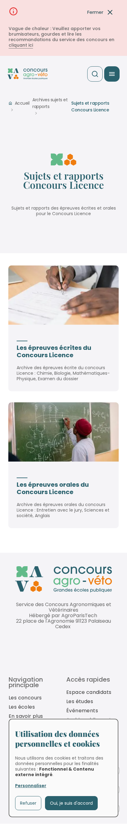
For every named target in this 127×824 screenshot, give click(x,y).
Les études (79, 701)
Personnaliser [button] (30, 786)
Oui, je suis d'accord (71, 803)
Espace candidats (88, 692)
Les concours (25, 697)
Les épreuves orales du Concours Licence (53, 488)
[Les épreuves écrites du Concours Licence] (63, 295)
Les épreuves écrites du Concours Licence (54, 351)
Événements (82, 710)
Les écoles (22, 706)
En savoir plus (26, 716)
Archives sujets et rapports (50, 103)
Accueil (22, 103)
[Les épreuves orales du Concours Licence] (63, 432)
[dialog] (63, 768)
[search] (95, 74)
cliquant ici (21, 45)
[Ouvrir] (112, 74)
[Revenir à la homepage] (63, 579)
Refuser (28, 803)
